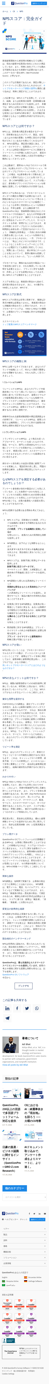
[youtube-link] (45, 1214)
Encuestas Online (34, 1277)
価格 (5, 1246)
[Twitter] (27, 1008)
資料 (5, 1240)
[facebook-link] (29, 1214)
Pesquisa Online (12, 1281)
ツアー (6, 1229)
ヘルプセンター (11, 1219)
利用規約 (31, 1371)
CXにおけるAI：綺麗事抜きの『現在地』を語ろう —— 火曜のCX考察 (33, 1113)
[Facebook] (17, 1008)
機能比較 (7, 1252)
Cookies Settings (8, 1374)
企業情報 (7, 1263)
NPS (21, 11)
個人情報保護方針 (20, 1371)
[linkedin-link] (39, 1214)
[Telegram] (7, 1018)
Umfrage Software (35, 1281)
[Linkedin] (7, 1008)
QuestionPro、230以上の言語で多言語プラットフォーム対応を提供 (11, 1113)
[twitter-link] (34, 1214)
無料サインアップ (39, 3)
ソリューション (10, 1257)
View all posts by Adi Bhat (15, 1065)
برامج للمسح (10, 1285)
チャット (24, 1219)
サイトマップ (7, 1371)
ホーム (5, 11)
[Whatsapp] (37, 1008)
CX (14, 11)
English (4, 1277)
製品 (5, 1234)
